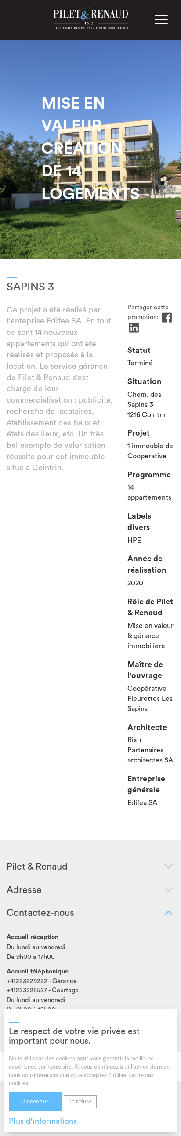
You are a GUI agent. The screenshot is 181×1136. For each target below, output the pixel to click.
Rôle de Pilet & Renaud (150, 607)
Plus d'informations (43, 1121)
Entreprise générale (146, 784)
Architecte (147, 727)
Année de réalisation (147, 564)
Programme (149, 475)
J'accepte (35, 1101)
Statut (139, 350)
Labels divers (139, 521)
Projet (138, 433)
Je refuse (80, 1101)
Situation (144, 381)
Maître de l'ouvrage (145, 670)
